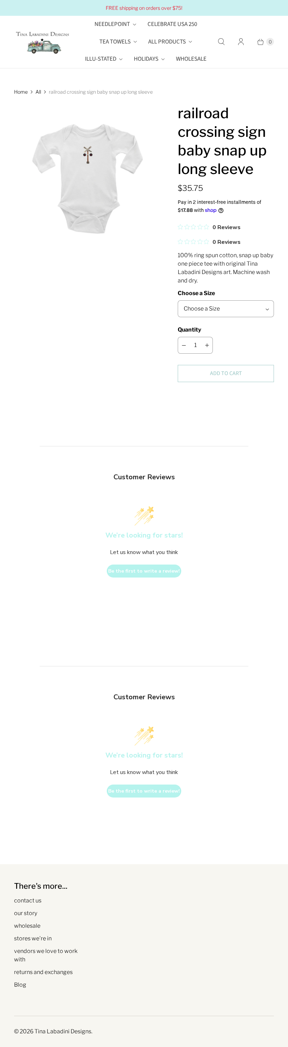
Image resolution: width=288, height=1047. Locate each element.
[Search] (221, 41)
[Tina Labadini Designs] (42, 42)
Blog (20, 984)
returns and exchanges (43, 972)
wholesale (27, 925)
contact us (27, 900)
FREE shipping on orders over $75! (144, 8)
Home (21, 92)
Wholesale (191, 59)
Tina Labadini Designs (62, 1031)
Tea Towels (115, 42)
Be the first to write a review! (144, 571)
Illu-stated (100, 59)
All (38, 92)
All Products (167, 42)
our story (25, 913)
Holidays (146, 59)
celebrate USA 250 (172, 24)
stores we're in (33, 938)
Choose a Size (196, 293)
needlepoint (112, 24)
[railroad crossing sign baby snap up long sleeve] (86, 176)
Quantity (189, 329)
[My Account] (241, 41)
